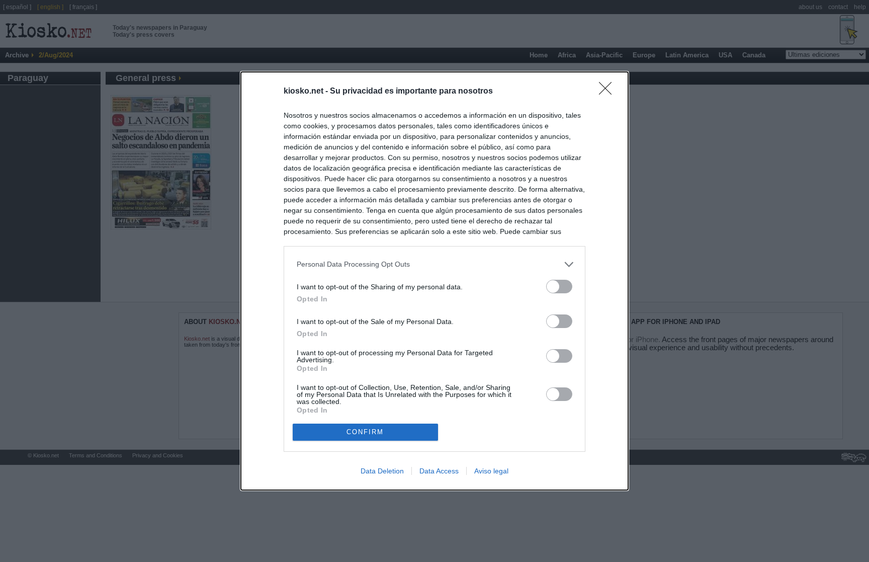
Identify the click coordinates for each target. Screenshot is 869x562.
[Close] (608, 91)
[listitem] (434, 264)
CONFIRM (365, 432)
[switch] (559, 286)
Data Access (439, 471)
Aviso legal (491, 471)
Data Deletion (382, 471)
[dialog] (434, 281)
